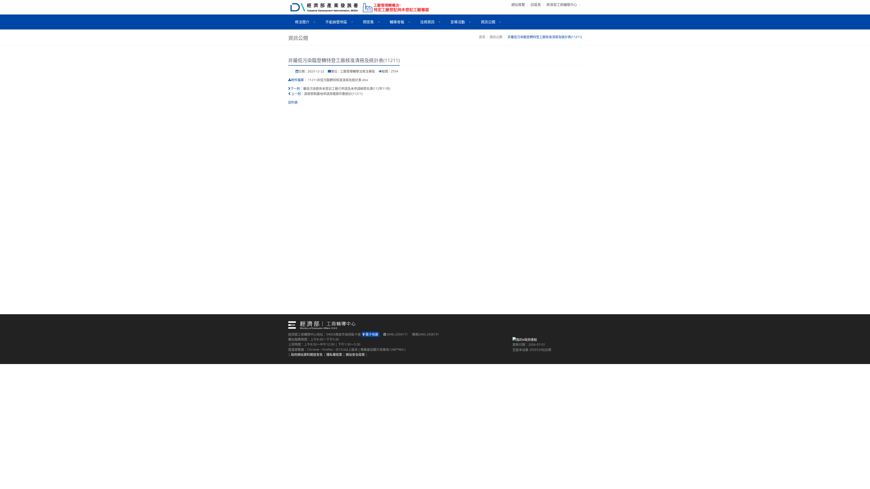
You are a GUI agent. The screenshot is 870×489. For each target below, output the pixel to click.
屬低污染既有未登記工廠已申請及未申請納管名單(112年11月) (346, 88)
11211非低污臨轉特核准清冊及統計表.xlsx (338, 80)
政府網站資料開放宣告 (307, 354)
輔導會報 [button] (397, 21)
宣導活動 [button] (457, 21)
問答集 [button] (368, 21)
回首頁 (536, 4)
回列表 (293, 102)
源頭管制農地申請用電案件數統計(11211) (333, 93)
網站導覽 (518, 4)
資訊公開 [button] (488, 21)
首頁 (482, 37)
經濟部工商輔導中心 (561, 4)
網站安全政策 (355, 354)
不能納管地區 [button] (336, 21)
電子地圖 (371, 334)
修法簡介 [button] (302, 21)
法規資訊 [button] (427, 21)
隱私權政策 (334, 354)
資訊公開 (496, 37)
